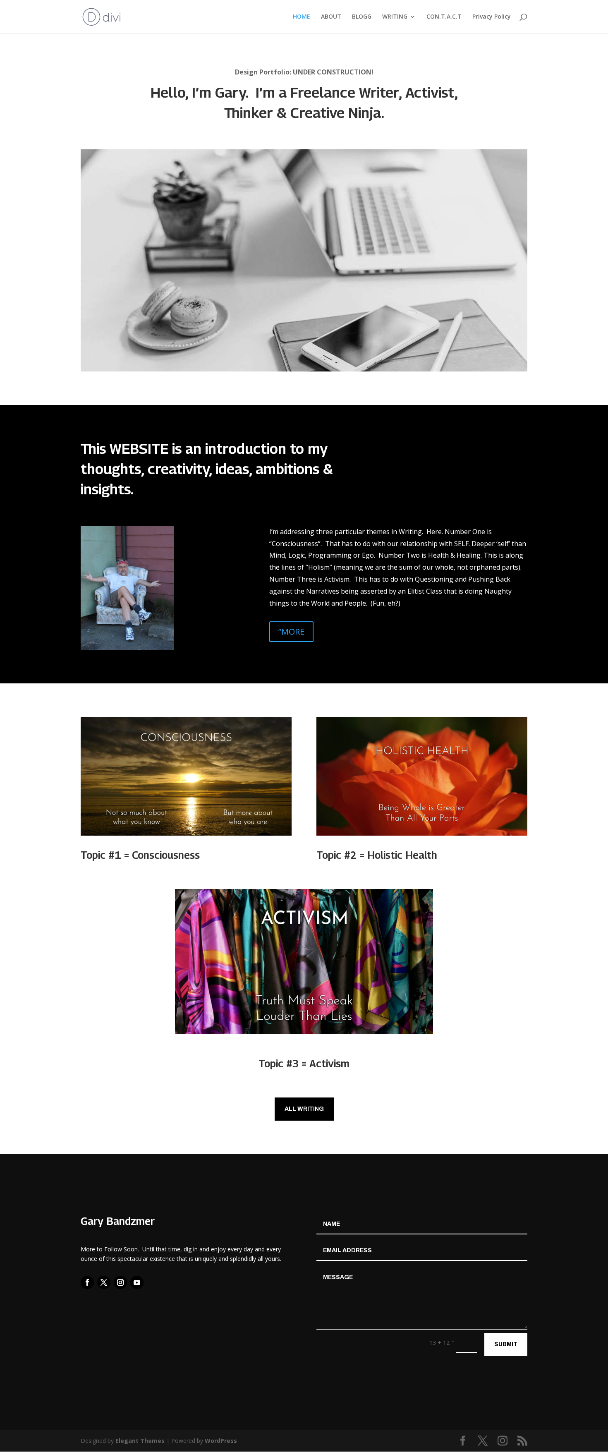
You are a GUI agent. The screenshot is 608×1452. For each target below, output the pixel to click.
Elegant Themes (140, 1441)
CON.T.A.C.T (444, 17)
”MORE (291, 631)
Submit (505, 1344)
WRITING (394, 17)
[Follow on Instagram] (120, 1282)
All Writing (304, 1109)
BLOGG (361, 17)
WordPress (221, 1441)
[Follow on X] (103, 1282)
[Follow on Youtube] (137, 1282)
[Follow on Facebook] (87, 1282)
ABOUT (331, 17)
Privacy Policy (491, 17)
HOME (301, 17)
